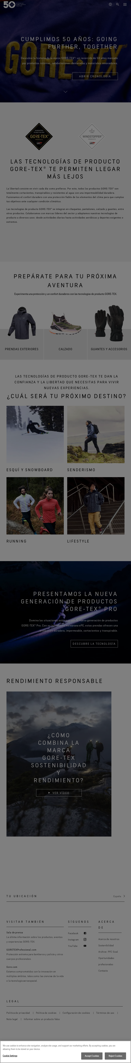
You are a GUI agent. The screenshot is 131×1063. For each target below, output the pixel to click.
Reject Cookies (115, 1055)
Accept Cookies (92, 1055)
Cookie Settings (10, 1055)
